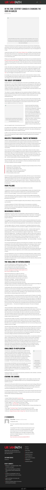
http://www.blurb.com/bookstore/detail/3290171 (20, 436)
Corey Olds (12, 419)
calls (5, 72)
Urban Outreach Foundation (30, 457)
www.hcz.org (20, 398)
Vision (14, 402)
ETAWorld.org (27, 459)
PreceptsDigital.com (28, 455)
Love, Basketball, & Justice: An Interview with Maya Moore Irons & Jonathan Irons (13, 475)
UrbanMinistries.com (28, 454)
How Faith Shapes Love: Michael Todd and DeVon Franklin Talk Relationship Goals (12, 470)
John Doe (7, 481)
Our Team (27, 448)
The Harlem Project (14, 408)
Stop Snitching (15, 403)
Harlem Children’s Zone (22, 52)
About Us (27, 446)
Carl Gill (6, 473)
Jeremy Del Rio (8, 13)
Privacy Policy (27, 450)
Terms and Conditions (29, 452)
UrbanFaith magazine (28, 461)
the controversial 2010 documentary (12, 60)
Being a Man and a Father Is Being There (17, 410)
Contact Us (7, 459)
